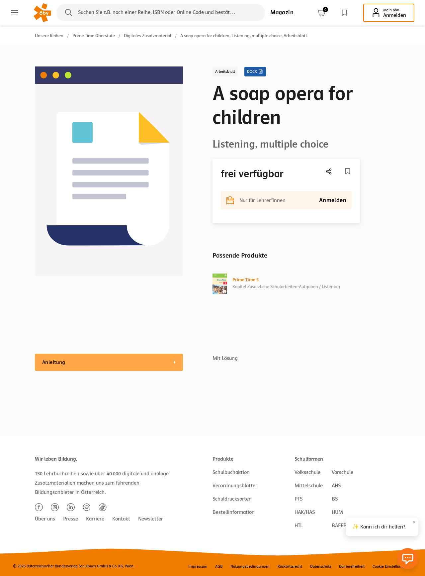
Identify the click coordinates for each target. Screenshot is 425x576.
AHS (336, 486)
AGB (218, 566)
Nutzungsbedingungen (250, 566)
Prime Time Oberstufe (93, 36)
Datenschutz (320, 566)
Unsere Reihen (49, 36)
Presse (70, 519)
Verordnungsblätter (234, 486)
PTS (298, 499)
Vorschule (342, 472)
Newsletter (150, 519)
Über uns (45, 519)
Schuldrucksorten (232, 499)
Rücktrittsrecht (290, 566)
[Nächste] (329, 171)
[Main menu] (15, 13)
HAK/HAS (305, 512)
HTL (298, 525)
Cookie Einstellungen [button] (390, 566)
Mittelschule (309, 486)
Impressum (197, 566)
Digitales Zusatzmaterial (147, 36)
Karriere (95, 519)
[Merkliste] (344, 13)
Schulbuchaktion (231, 472)
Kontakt (121, 519)
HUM (337, 512)
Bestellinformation (233, 512)
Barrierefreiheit (352, 566)
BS (335, 499)
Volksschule (307, 472)
